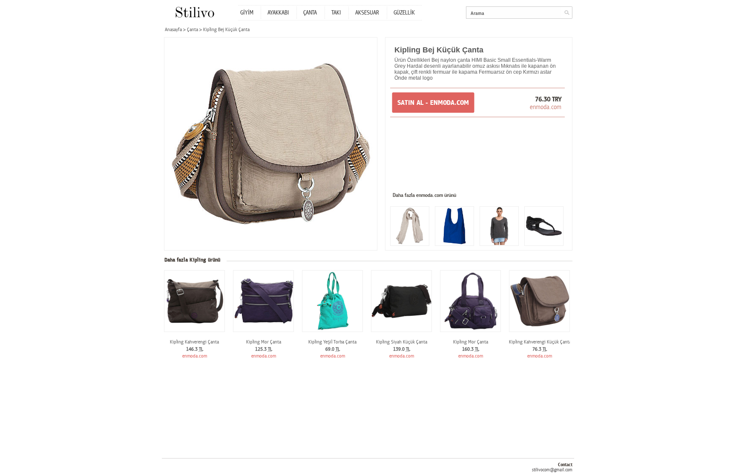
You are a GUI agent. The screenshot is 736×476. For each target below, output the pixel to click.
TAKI (336, 12)
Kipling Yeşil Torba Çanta (332, 342)
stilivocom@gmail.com (552, 470)
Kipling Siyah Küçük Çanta (401, 342)
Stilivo (194, 12)
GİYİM (246, 12)
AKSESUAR (367, 12)
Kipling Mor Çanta (263, 342)
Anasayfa (173, 29)
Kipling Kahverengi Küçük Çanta (540, 342)
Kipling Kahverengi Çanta (194, 342)
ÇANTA (310, 12)
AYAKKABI (278, 12)
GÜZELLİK (404, 12)
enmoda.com (545, 107)
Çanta (192, 29)
